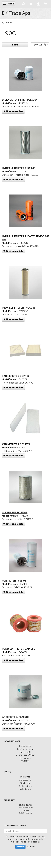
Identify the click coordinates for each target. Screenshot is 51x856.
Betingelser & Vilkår (25, 755)
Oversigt (25, 761)
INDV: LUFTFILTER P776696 (19, 307)
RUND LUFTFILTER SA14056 (18, 648)
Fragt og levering (25, 749)
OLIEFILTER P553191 (14, 580)
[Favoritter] (30, 4)
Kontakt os (25, 758)
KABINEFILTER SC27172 (16, 444)
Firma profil (25, 752)
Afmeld (31, 847)
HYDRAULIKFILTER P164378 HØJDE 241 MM (25, 238)
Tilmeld (20, 847)
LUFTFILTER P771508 (14, 512)
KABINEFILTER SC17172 (16, 376)
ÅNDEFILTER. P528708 (15, 717)
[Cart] (45, 4)
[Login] (38, 4)
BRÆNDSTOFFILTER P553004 (20, 99)
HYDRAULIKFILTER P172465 (18, 168)
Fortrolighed (25, 746)
